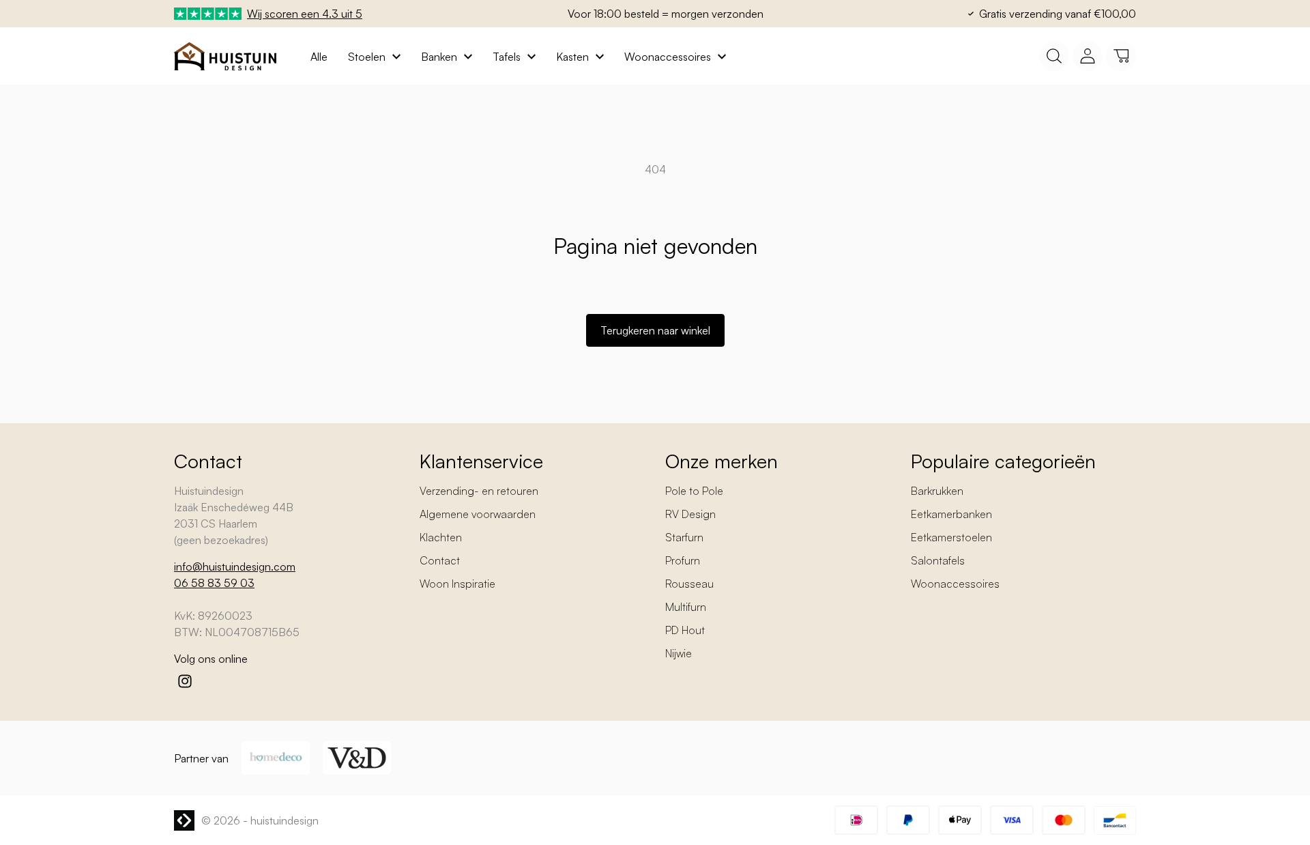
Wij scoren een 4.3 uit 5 (304, 13)
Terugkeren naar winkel (655, 330)
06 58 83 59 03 (214, 583)
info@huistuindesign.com (234, 566)
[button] (1121, 56)
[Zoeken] (1054, 56)
